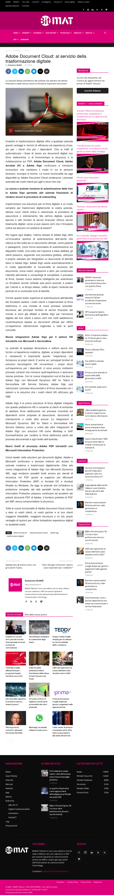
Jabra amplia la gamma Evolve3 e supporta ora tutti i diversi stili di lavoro (96, 413)
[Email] (40, 71)
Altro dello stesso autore (36, 615)
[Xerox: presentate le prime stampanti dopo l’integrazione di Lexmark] (80, 426)
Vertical (88, 33)
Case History (50, 33)
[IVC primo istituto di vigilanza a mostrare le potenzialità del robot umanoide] (39, 690)
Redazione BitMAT (15, 65)
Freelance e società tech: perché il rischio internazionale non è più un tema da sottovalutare (15, 642)
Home (8, 50)
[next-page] (11, 741)
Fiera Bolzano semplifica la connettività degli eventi (39, 639)
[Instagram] (88, 10)
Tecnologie (65, 33)
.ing (7, 821)
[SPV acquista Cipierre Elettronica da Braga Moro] (80, 314)
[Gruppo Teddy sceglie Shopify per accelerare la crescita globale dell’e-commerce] (62, 627)
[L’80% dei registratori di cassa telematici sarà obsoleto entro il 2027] (62, 659)
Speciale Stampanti (12, 6)
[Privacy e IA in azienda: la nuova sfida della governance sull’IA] (80, 374)
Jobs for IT (13, 805)
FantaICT (12, 817)
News (15, 33)
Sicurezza (37, 33)
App (15, 39)
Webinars (25, 39)
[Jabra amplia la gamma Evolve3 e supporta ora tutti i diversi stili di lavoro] (80, 412)
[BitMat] (57, 21)
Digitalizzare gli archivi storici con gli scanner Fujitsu (21, 566)
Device (9, 796)
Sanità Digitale (70, 2)
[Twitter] (102, 10)
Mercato (77, 33)
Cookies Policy (72, 882)
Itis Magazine (46, 2)
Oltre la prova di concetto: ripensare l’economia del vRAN (14, 730)
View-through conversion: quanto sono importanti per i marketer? (57, 566)
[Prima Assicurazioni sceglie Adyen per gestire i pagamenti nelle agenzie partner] (62, 690)
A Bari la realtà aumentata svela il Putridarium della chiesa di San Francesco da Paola (39, 673)
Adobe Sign (55, 533)
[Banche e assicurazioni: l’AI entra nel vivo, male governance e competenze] (80, 504)
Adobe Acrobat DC (20, 533)
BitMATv (16, 2)
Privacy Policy (86, 882)
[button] (105, 33)
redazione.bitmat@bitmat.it (56, 871)
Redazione (98, 882)
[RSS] (97, 10)
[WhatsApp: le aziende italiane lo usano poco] (39, 718)
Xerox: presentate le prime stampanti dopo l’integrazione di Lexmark (96, 427)
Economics (13, 813)
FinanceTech (11, 825)
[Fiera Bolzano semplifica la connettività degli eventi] (39, 627)
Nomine (9, 788)
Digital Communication (19, 809)
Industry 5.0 (58, 2)
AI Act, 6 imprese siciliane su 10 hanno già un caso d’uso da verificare (96, 338)
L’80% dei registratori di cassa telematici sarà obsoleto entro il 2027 (62, 670)
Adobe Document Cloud (39, 533)
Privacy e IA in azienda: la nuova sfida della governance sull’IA (96, 375)
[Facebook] (83, 10)
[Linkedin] (93, 10)
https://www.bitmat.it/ (33, 585)
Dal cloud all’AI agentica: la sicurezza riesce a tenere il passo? (16, 701)
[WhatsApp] (27, 71)
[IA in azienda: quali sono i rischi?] (80, 389)
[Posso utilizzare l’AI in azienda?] (80, 351)
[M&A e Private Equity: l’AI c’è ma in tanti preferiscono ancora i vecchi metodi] (80, 533)
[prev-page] (7, 741)
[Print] (46, 71)
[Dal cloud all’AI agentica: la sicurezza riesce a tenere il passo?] (16, 690)
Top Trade (25, 2)
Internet (25, 33)
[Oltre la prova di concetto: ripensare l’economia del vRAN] (16, 718)
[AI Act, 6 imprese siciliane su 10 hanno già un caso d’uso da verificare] (80, 337)
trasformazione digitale (15, 536)
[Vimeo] (106, 10)
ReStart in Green (83, 2)
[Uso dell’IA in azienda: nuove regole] (80, 363)
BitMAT (8, 2)
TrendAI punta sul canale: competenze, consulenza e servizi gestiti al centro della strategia (92, 148)
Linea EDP (35, 2)
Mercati (9, 784)
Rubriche (10, 800)
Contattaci (25, 6)
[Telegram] (34, 71)
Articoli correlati (14, 615)
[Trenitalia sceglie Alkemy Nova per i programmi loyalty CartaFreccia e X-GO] (16, 659)
